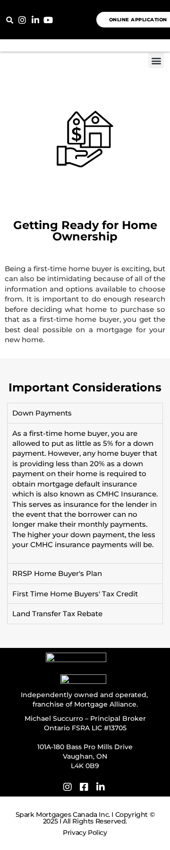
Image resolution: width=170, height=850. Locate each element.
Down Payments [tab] (42, 412)
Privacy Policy (85, 832)
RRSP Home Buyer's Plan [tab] (57, 573)
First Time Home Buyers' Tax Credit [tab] (75, 593)
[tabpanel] (85, 493)
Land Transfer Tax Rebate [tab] (57, 613)
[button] (9, 20)
